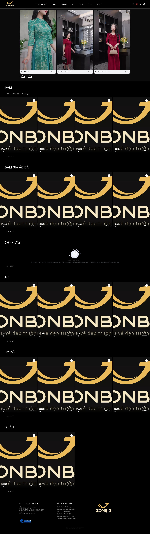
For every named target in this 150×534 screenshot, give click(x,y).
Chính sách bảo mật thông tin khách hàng (68, 518)
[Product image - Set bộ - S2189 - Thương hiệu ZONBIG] (93, 385)
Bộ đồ (81, 4)
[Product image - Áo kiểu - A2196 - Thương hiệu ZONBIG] (93, 310)
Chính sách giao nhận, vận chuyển (66, 509)
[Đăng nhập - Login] (140, 4)
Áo (73, 4)
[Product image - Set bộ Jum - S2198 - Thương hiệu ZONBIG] (56, 385)
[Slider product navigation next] (146, 125)
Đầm (54, 4)
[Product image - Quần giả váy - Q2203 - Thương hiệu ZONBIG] (18, 460)
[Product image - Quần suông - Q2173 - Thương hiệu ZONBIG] (56, 460)
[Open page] (9, 4)
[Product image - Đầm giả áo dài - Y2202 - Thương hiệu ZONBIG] (131, 125)
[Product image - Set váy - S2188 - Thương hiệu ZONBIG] (131, 385)
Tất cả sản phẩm (41, 4)
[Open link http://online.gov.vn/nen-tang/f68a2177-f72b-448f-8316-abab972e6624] (25, 521)
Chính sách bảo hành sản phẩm (65, 507)
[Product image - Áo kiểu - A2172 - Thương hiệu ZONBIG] (131, 310)
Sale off (99, 4)
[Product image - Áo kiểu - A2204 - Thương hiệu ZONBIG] (18, 310)
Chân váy (64, 4)
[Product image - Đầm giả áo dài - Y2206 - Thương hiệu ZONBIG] (56, 125)
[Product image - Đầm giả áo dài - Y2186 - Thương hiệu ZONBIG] (131, 200)
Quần (90, 4)
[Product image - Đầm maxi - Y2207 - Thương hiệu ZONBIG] (18, 125)
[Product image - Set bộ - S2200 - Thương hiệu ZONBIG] (18, 385)
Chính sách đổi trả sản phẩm (64, 514)
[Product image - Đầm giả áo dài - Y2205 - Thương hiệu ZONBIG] (93, 125)
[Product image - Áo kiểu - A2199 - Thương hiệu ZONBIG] (56, 310)
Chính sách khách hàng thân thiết (65, 516)
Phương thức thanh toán (63, 511)
